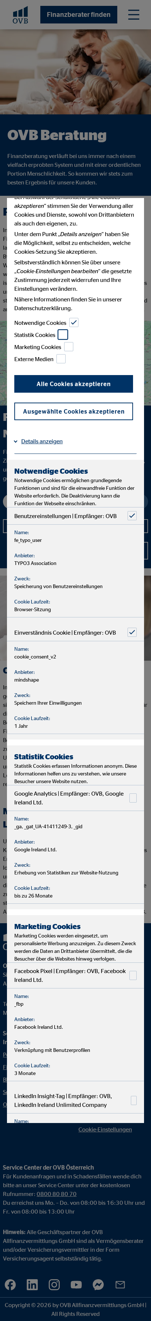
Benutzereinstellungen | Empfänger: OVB (65, 516)
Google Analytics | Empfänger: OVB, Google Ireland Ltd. (69, 798)
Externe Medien (34, 359)
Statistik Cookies (34, 334)
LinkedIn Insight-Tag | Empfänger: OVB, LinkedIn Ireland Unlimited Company (63, 1100)
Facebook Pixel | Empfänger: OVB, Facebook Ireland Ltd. (70, 975)
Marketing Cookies (37, 347)
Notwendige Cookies (40, 322)
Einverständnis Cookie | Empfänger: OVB (65, 632)
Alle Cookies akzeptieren (74, 384)
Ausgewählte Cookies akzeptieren (74, 411)
